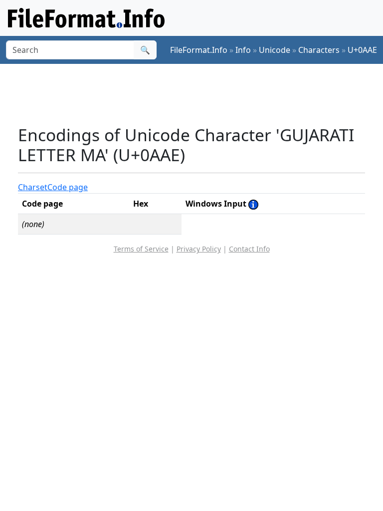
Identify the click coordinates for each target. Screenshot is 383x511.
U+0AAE (362, 49)
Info (243, 49)
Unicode (274, 49)
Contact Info (249, 249)
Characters (319, 49)
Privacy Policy (199, 249)
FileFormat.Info (198, 49)
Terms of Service (141, 249)
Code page (67, 187)
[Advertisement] (199, 94)
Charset (32, 187)
